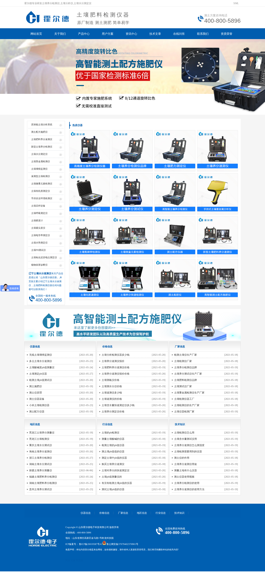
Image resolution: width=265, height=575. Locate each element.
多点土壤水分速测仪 (40, 361)
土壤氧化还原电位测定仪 (44, 257)
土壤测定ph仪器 (38, 373)
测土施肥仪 (35, 386)
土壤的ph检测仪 (110, 432)
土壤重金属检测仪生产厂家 (189, 392)
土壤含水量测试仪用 (185, 439)
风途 (67, 560)
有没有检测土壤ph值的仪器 (117, 483)
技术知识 (179, 513)
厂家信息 (123, 513)
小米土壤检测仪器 (39, 405)
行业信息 (161, 513)
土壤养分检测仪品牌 (185, 367)
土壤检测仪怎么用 (184, 432)
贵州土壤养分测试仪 (40, 489)
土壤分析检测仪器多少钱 (115, 354)
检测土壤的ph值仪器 (113, 445)
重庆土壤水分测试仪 (40, 445)
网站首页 (36, 33)
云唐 (73, 560)
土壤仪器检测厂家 (184, 411)
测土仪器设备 (36, 399)
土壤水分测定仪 (39, 154)
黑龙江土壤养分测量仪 (41, 432)
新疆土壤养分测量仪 (40, 470)
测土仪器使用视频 (184, 476)
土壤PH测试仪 (38, 250)
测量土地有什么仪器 (185, 470)
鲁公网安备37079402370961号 (122, 544)
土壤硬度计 (37, 220)
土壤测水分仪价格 (112, 386)
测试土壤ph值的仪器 (113, 489)
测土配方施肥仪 (39, 132)
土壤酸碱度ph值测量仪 (41, 367)
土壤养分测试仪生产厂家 (188, 373)
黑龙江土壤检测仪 (39, 439)
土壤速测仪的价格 (112, 399)
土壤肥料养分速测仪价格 (115, 367)
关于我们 (60, 33)
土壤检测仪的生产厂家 (186, 405)
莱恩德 (79, 560)
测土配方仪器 (36, 411)
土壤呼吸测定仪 (39, 213)
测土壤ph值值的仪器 (113, 451)
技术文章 (155, 33)
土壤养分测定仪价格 (113, 411)
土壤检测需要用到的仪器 (188, 451)
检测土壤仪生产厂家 (185, 354)
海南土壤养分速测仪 (40, 451)
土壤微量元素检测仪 (41, 183)
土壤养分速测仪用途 (185, 464)
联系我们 (203, 33)
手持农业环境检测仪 (41, 198)
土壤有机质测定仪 (40, 191)
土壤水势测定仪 (39, 242)
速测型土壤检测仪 (40, 176)
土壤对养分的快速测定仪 (115, 470)
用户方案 (107, 33)
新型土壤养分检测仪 (41, 146)
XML (236, 3)
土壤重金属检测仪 (40, 161)
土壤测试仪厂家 (183, 386)
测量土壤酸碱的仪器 (113, 439)
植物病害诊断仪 (39, 264)
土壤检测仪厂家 (183, 361)
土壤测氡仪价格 (110, 380)
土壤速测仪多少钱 (112, 392)
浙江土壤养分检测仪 (40, 458)
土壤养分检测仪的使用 (186, 483)
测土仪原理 (35, 392)
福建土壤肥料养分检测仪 (43, 476)
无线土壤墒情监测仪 (40, 354)
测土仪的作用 (181, 458)
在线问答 (179, 33)
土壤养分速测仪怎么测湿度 (189, 445)
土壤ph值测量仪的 (112, 476)
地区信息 (142, 513)
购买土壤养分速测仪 (113, 464)
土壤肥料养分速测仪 (41, 139)
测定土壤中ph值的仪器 (114, 458)
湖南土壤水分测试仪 (40, 464)
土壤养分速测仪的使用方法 (189, 489)
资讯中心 (131, 33)
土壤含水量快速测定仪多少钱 (118, 405)
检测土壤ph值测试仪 (40, 380)
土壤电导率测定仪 (40, 235)
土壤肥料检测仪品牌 (185, 380)
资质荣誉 (226, 33)
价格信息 (104, 513)
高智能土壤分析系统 (41, 124)
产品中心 (84, 33)
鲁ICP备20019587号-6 (90, 544)
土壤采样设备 (38, 205)
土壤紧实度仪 (38, 228)
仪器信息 (86, 513)
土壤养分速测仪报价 (113, 361)
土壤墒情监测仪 (39, 168)
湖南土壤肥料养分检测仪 (43, 483)
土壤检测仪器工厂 (184, 399)
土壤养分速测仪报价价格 (115, 373)
